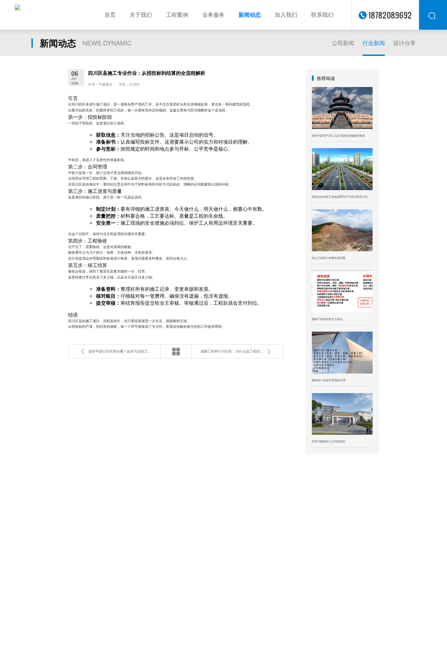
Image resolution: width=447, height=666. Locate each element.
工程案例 (177, 15)
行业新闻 (373, 43)
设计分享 (404, 43)
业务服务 (213, 15)
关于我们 (141, 15)
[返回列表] (176, 351)
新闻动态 (250, 15)
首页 (110, 15)
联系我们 (322, 15)
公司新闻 (343, 43)
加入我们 (286, 15)
